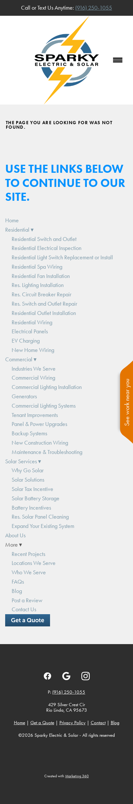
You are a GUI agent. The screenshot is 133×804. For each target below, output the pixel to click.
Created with (66, 776)
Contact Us (24, 609)
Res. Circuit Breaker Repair (41, 294)
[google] (66, 676)
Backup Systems (29, 433)
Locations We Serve (34, 563)
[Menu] (118, 60)
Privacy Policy (72, 722)
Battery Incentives (31, 507)
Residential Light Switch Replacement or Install (62, 257)
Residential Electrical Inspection (46, 248)
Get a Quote (27, 620)
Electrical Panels (30, 331)
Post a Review (27, 600)
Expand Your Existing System (43, 526)
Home (12, 220)
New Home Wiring (33, 350)
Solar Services (23, 461)
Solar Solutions (28, 479)
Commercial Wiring (33, 377)
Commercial (20, 359)
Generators (24, 396)
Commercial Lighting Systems (44, 405)
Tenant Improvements (35, 415)
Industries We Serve (34, 368)
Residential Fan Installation (41, 276)
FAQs (18, 581)
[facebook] (47, 676)
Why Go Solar (28, 470)
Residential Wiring (32, 322)
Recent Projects (28, 554)
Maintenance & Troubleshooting (47, 452)
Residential (19, 229)
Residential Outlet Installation (44, 313)
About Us (15, 535)
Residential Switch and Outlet (44, 239)
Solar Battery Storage (35, 498)
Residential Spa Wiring (37, 266)
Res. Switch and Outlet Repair (44, 303)
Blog (17, 591)
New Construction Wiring (40, 442)
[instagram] (85, 676)
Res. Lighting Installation (38, 285)
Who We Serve (29, 572)
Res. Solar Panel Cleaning (40, 516)
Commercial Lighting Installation (47, 387)
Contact (98, 722)
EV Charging (26, 340)
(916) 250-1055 (93, 7)
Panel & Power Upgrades (39, 424)
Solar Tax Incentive (32, 489)
